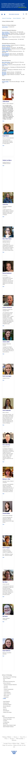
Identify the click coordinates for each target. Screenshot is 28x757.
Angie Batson (5, 64)
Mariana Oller (5, 34)
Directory (16, 737)
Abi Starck (4, 74)
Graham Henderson (6, 48)
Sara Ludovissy (5, 32)
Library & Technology (6, 18)
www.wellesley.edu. (22, 7)
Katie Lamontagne (6, 33)
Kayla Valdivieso (5, 54)
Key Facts (12, 738)
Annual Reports (6, 710)
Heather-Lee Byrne (6, 45)
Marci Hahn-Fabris (6, 62)
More (3, 145)
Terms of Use (22, 737)
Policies (4, 707)
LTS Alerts (5, 720)
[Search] (23, 14)
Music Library (6, 695)
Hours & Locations (6, 678)
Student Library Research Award (9, 725)
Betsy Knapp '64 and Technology (9, 676)
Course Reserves (7, 692)
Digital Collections (7, 693)
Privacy (6, 738)
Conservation (6, 690)
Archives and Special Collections (10, 684)
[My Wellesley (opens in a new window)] (2, 14)
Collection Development (8, 689)
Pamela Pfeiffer (5, 81)
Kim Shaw (4, 73)
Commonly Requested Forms (9, 717)
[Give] (4, 14)
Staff (5, 698)
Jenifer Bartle (5, 26)
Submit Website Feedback (8, 726)
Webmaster (14, 740)
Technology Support (7, 704)
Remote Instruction (7, 706)
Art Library (6, 686)
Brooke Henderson (6, 47)
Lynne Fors (4, 69)
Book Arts (6, 687)
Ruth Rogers (4, 36)
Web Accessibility (19, 738)
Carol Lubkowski (5, 53)
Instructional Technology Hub (9, 681)
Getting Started (6, 703)
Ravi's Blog (5, 723)
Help (4, 679)
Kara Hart (4, 72)
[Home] (14, 14)
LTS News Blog (6, 722)
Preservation (6, 697)
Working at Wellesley (6, 737)
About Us (5, 709)
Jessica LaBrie (5, 51)
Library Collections (17, 18)
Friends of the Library (7, 712)
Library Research (6, 701)
